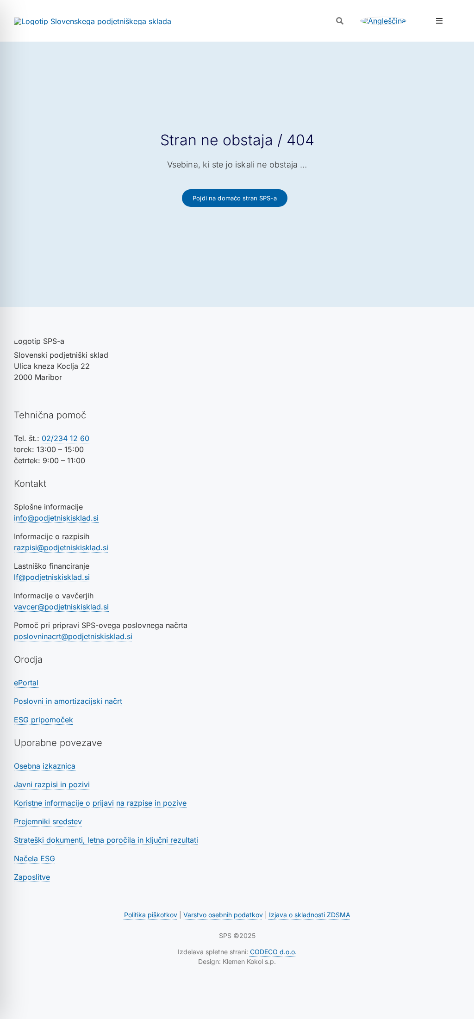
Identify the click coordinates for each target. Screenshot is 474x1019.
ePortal (26, 682)
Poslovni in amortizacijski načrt (68, 701)
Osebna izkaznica (44, 765)
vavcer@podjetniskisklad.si (61, 606)
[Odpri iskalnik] (339, 21)
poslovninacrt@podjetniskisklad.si (73, 636)
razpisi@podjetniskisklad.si (61, 547)
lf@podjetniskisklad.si (52, 577)
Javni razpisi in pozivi (52, 784)
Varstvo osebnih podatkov (223, 915)
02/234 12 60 (65, 438)
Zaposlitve (32, 877)
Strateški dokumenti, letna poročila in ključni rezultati (106, 840)
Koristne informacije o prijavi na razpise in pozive (100, 803)
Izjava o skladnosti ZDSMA (309, 915)
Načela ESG (34, 858)
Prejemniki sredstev (48, 821)
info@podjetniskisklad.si (56, 517)
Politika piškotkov (150, 915)
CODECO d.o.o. (273, 952)
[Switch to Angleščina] (383, 21)
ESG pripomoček (43, 719)
